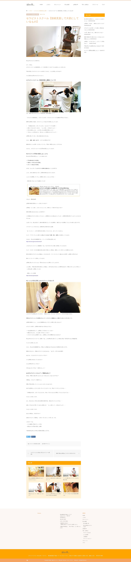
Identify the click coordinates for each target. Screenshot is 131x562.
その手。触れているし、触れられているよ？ (93, 32)
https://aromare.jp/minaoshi (32, 275)
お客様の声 (75, 4)
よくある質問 (85, 534)
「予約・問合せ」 (71, 526)
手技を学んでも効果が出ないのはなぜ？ (92, 46)
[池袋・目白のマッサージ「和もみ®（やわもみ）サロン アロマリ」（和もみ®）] (30, 4)
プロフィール (95, 4)
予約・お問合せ (85, 4)
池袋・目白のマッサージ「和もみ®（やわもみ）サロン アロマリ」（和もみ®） (63, 560)
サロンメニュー (57, 4)
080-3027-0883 (63, 519)
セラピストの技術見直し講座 (32, 14)
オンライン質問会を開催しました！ (92, 50)
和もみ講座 (67, 4)
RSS (27, 560)
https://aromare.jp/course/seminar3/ (34, 241)
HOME (41, 4)
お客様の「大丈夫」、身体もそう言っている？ (94, 23)
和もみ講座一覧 (86, 523)
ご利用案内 (85, 536)
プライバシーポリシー (87, 538)
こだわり (48, 4)
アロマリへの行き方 (87, 532)
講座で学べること (46, 443)
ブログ (103, 4)
